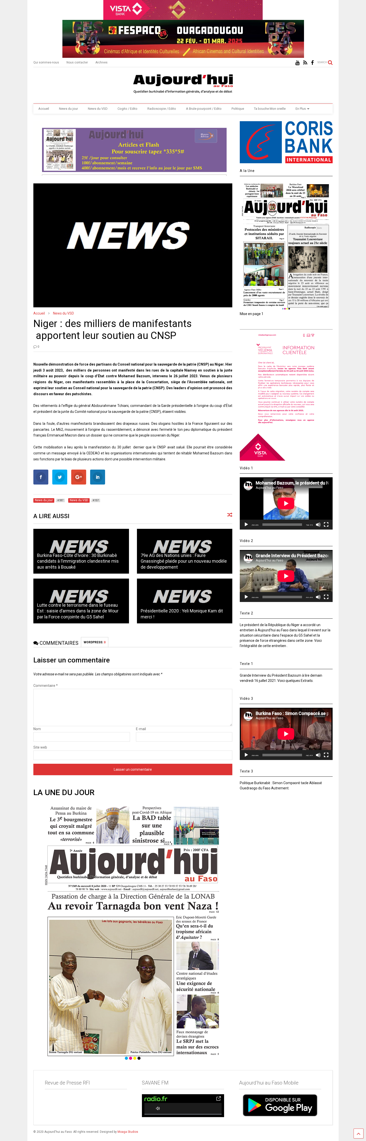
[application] (286, 503)
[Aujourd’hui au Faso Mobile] (280, 1105)
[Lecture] (246, 524)
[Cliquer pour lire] (184, 601)
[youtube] (297, 62)
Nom (37, 729)
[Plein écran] (326, 524)
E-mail (141, 729)
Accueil (43, 108)
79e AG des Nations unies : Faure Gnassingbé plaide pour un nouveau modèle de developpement (184, 561)
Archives (101, 62)
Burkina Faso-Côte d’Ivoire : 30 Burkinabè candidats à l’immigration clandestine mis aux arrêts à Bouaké (78, 561)
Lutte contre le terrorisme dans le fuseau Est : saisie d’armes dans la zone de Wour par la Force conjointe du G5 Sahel (78, 610)
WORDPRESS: (95, 642)
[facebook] (312, 62)
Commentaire (45, 686)
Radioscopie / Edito (161, 108)
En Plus (301, 108)
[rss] (305, 62)
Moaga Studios (128, 1132)
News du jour (68, 108)
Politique (238, 108)
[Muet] (318, 524)
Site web (40, 747)
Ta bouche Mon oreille (270, 108)
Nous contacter (77, 62)
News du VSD (98, 108)
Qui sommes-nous (46, 62)
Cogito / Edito (127, 108)
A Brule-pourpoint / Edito (204, 108)
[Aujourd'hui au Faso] (183, 83)
